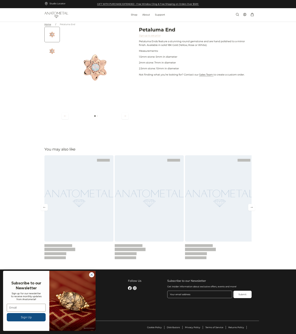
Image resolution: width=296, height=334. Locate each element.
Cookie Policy (154, 327)
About (146, 14)
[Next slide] (125, 116)
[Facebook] (130, 288)
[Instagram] (135, 288)
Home (47, 24)
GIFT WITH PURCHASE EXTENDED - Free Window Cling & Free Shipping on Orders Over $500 (148, 4)
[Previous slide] (65, 116)
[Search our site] (237, 14)
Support (160, 14)
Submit (242, 294)
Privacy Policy (192, 327)
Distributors (173, 327)
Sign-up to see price (149, 35)
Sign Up (26, 317)
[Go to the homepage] (56, 15)
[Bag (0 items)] (252, 14)
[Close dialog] (91, 274)
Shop (134, 14)
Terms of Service (214, 327)
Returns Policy (236, 327)
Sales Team (206, 74)
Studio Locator (57, 3)
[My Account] (245, 14)
